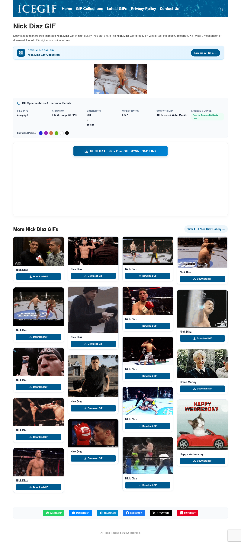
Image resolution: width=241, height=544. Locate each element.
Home (67, 8)
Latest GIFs (117, 8)
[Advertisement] (120, 186)
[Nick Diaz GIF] (38, 251)
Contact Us (169, 8)
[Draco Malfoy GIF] (202, 363)
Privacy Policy (143, 8)
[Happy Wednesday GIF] (202, 425)
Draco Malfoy (188, 382)
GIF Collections (89, 8)
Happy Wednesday (192, 454)
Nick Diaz (22, 269)
